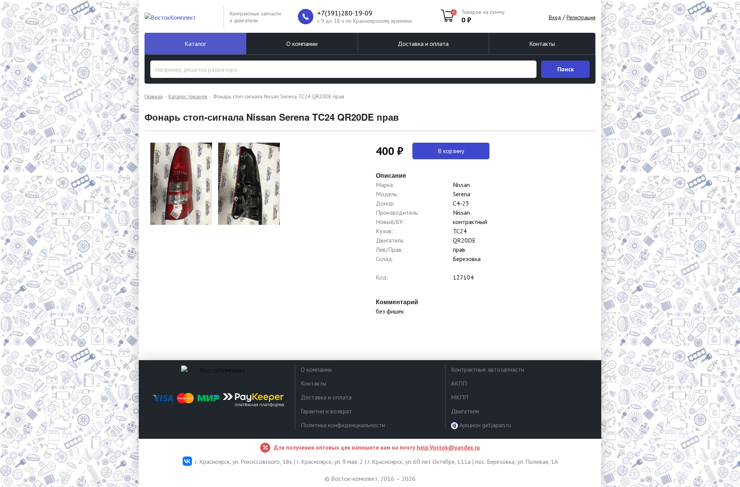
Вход (555, 17)
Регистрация (581, 17)
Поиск (565, 69)
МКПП (459, 397)
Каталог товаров (187, 96)
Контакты (542, 43)
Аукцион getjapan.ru (484, 425)
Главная (154, 96)
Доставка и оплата (423, 43)
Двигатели (465, 411)
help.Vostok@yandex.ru (448, 447)
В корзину (451, 151)
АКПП (459, 383)
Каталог (195, 43)
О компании (302, 43)
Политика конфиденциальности (343, 425)
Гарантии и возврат (326, 411)
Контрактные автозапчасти (487, 369)
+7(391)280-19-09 (344, 13)
